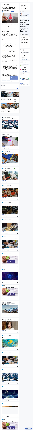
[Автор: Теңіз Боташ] (2, 134)
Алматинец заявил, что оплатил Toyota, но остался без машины (24, 40)
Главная (2, 4)
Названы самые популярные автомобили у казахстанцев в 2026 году (8, 304)
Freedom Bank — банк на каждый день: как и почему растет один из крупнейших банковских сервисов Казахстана (25, 42)
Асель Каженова (4, 117)
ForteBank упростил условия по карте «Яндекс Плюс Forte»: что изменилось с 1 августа (9, 136)
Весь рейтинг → (21, 83)
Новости (4, 269)
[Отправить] (17, 88)
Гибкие (21, 52)
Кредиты (5, 4)
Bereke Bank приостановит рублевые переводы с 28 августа (25, 46)
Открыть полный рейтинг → (25, 59)
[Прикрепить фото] (1, 88)
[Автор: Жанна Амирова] (2, 151)
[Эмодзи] (16, 88)
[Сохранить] (17, 131)
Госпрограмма (21, 64)
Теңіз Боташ (4, 134)
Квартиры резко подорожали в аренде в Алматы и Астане (24, 8)
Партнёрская (27, 64)
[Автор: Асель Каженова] (2, 117)
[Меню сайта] (1, 1)
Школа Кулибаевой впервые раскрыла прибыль (9, 320)
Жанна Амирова (4, 151)
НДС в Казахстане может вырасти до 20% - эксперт (9, 287)
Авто (3, 301)
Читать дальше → (4, 129)
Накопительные (24, 52)
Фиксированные (27, 52)
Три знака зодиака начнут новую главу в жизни (9, 271)
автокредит (4, 44)
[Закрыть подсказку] (17, 76)
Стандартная (25, 64)
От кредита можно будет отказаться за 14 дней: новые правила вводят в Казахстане (24, 6)
